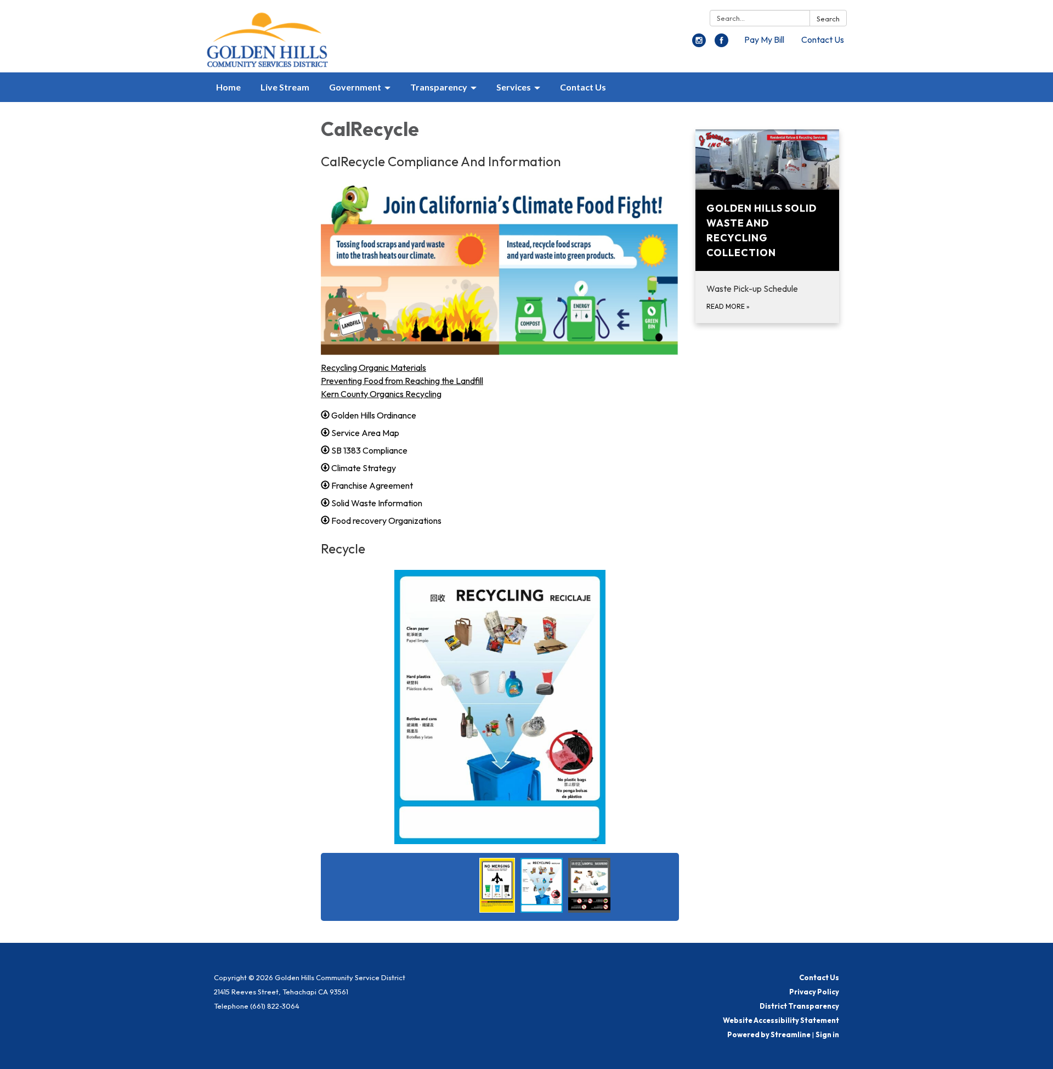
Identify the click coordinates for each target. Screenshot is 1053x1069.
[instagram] (699, 43)
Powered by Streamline (769, 1034)
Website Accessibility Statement (781, 1020)
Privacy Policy (814, 991)
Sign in (827, 1034)
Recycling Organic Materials (373, 367)
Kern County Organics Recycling (381, 393)
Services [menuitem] (513, 87)
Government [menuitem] (355, 87)
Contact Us (822, 39)
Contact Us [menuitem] (583, 87)
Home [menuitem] (228, 87)
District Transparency (799, 1006)
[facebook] (721, 43)
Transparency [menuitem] (438, 87)
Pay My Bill (764, 39)
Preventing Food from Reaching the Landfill (402, 380)
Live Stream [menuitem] (285, 87)
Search (828, 18)
